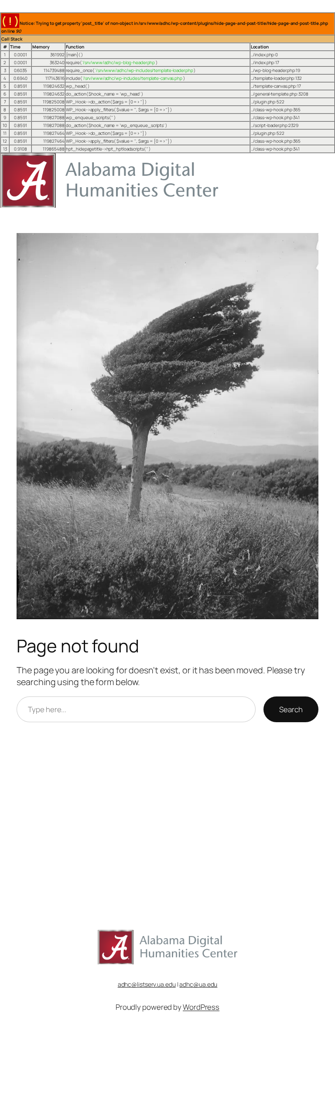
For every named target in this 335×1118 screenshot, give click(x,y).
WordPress (201, 1007)
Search (290, 709)
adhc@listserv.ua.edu (147, 984)
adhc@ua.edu (198, 984)
